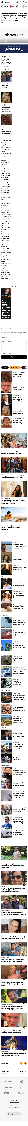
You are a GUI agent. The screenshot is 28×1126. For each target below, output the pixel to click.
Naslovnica (4, 1069)
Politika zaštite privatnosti (14, 1107)
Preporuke (23, 1071)
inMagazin (4, 1073)
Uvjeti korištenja (14, 1105)
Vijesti (13, 6)
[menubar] (23, 2)
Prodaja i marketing (14, 1102)
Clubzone (24, 1073)
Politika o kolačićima (14, 1110)
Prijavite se (14, 357)
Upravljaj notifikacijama (14, 1114)
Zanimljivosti (5, 1071)
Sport (20, 6)
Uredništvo (14, 1100)
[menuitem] (23, 2)
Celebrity (24, 1069)
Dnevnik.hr (6, 6)
